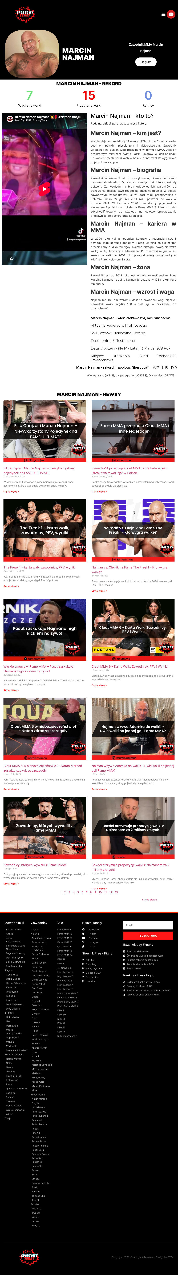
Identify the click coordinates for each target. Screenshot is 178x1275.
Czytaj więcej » (11, 491)
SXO (170, 1257)
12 (110, 892)
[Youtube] (171, 14)
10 (100, 892)
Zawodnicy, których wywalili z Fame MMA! (34, 865)
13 (116, 892)
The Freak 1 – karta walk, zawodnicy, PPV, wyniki (39, 567)
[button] (163, 14)
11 (105, 892)
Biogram (145, 62)
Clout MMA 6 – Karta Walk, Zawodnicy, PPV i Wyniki (130, 666)
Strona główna (149, 899)
